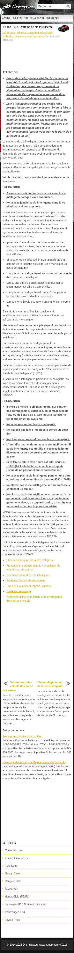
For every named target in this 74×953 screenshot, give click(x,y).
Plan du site (37, 18)
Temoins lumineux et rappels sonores (28, 586)
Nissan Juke (8, 32)
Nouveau (17, 18)
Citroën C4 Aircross (16, 858)
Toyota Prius (12, 919)
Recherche (52, 18)
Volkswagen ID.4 (15, 912)
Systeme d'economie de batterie (25, 580)
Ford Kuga (11, 865)
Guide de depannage (18, 591)
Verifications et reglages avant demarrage (23, 36)
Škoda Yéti (11, 889)
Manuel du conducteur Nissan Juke (34, 32)
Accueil (6, 18)
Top (26, 18)
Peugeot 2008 (13, 881)
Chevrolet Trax (13, 850)
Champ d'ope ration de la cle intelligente (30, 560)
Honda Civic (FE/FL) (17, 896)
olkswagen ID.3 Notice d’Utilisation (25, 904)
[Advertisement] (37, 56)
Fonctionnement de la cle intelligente (28, 575)
